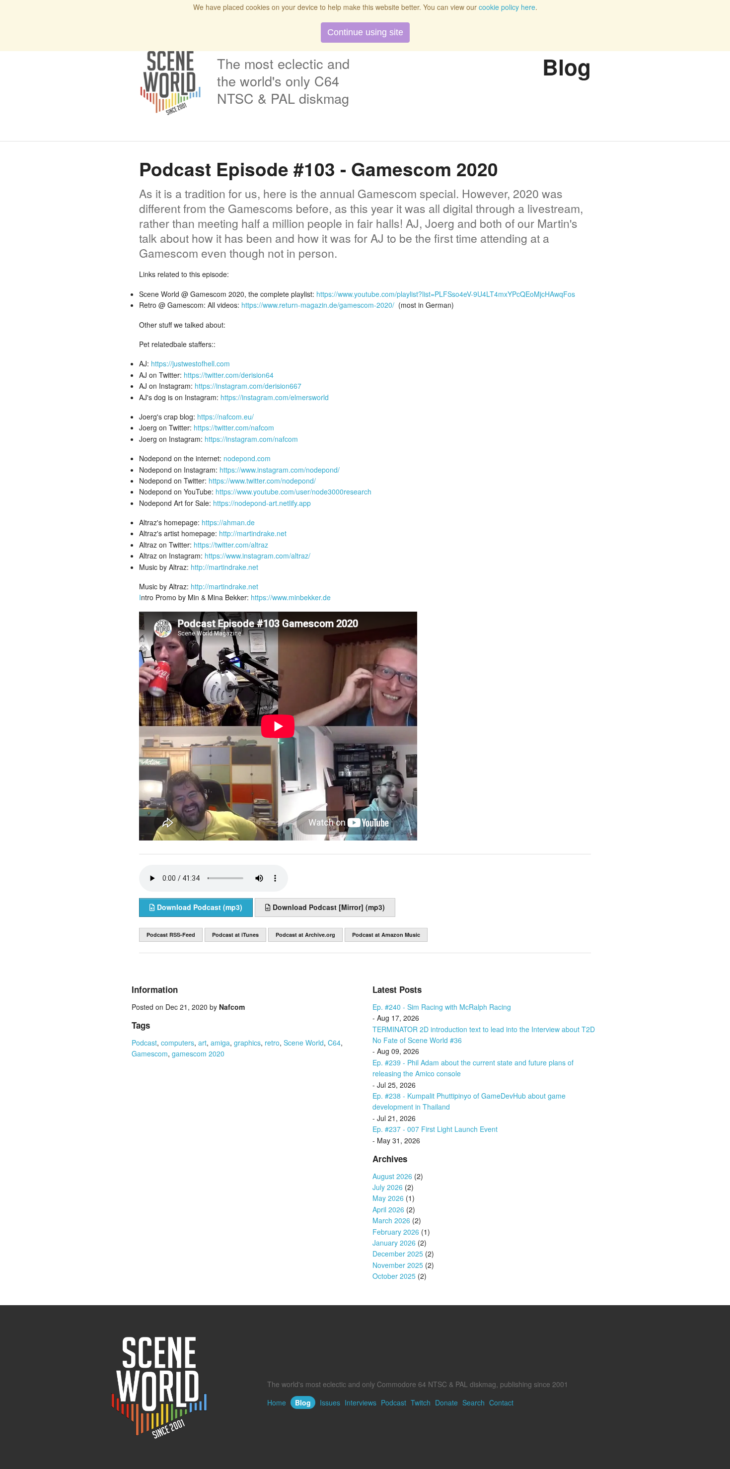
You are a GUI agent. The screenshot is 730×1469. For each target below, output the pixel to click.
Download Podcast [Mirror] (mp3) (328, 907)
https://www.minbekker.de (291, 597)
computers (177, 1043)
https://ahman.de (228, 522)
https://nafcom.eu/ (225, 416)
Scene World (304, 1043)
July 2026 (387, 1187)
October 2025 (394, 1276)
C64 (334, 1043)
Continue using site (365, 32)
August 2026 (392, 1176)
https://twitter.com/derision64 (229, 375)
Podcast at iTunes (235, 934)
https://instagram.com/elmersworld (274, 397)
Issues (330, 1402)
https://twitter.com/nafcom (234, 427)
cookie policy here (507, 7)
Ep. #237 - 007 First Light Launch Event (435, 1129)
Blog (303, 1402)
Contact (501, 1402)
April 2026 (388, 1209)
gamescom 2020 (198, 1053)
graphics (247, 1043)
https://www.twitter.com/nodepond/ (262, 481)
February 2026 (395, 1232)
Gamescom (150, 1053)
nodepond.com (247, 458)
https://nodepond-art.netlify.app (262, 503)
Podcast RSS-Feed (170, 934)
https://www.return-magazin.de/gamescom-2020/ (317, 305)
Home (276, 1402)
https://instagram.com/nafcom (251, 439)
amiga (220, 1043)
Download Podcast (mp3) (198, 907)
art (202, 1043)
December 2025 (397, 1254)
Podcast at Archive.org (305, 934)
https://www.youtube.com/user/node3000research (293, 491)
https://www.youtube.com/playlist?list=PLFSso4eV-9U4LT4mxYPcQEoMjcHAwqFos (445, 294)
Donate (446, 1402)
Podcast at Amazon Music (386, 934)
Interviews (360, 1402)
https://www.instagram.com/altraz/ (257, 555)
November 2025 (397, 1265)
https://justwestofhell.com (190, 363)
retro (272, 1043)
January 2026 (394, 1243)
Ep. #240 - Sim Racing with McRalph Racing (441, 1007)
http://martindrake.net (253, 533)
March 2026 (391, 1220)
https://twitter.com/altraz (231, 545)
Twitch (421, 1402)
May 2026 (388, 1198)
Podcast (144, 1043)
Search (473, 1402)
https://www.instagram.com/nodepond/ (279, 470)
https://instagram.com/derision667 (248, 386)
